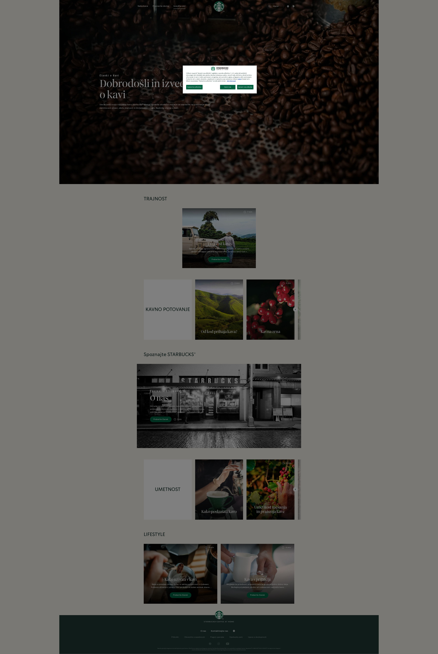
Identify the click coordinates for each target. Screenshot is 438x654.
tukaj (239, 79)
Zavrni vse (227, 87)
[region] (220, 79)
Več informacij (231, 81)
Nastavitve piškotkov (194, 87)
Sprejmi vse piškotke (245, 87)
